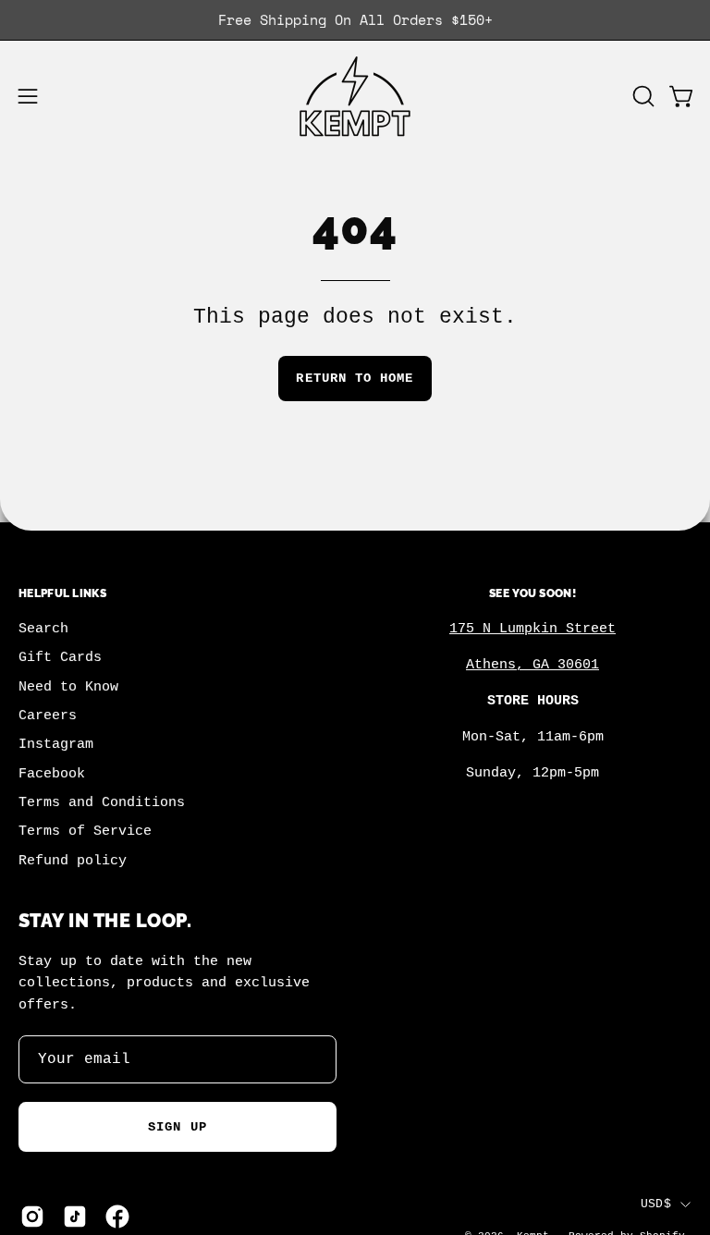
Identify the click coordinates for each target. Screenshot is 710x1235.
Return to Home (354, 378)
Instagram (55, 745)
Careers (47, 715)
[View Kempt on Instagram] (32, 1216)
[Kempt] (355, 97)
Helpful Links (62, 593)
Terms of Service (85, 832)
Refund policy (72, 860)
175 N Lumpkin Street (532, 628)
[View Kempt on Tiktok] (75, 1216)
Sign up (177, 1126)
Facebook (51, 773)
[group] (355, 20)
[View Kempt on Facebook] (117, 1216)
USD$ (656, 1204)
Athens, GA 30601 (532, 664)
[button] (642, 96)
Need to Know (68, 687)
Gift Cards (60, 658)
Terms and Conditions (101, 803)
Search (43, 628)
